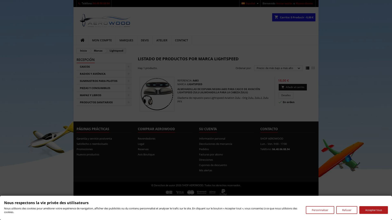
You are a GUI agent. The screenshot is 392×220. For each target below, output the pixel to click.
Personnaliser (320, 210)
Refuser (346, 210)
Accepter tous (373, 210)
